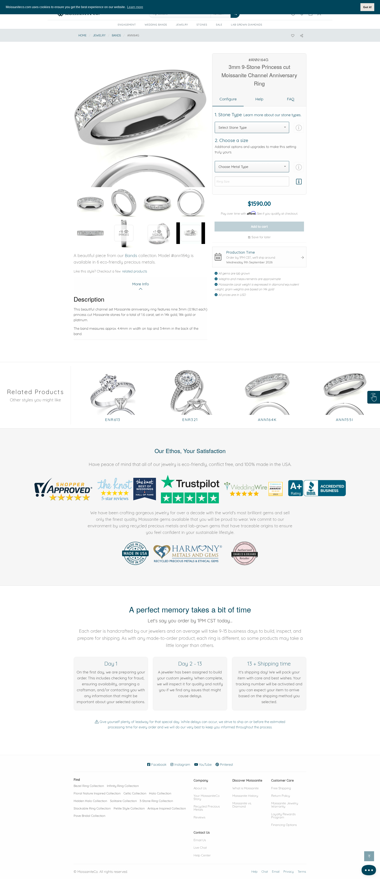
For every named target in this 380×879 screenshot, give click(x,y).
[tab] (228, 99)
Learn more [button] (135, 7)
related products (134, 271)
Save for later (261, 237)
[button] (373, 397)
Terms (302, 871)
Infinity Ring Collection (123, 786)
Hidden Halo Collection (90, 801)
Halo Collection (160, 793)
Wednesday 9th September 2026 (249, 262)
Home (82, 35)
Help (254, 871)
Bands (116, 35)
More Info (140, 284)
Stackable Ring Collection (92, 808)
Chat (264, 871)
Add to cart (259, 227)
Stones (202, 24)
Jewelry (182, 24)
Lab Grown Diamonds (248, 25)
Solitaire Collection (123, 801)
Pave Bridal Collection (89, 816)
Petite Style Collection (129, 808)
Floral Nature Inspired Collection (97, 793)
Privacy (288, 871)
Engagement (127, 24)
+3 (157, 233)
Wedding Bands (156, 24)
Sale (219, 24)
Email (275, 871)
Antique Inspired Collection (166, 808)
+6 (190, 233)
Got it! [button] (367, 7)
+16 (124, 233)
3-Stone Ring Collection (156, 801)
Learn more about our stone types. (272, 115)
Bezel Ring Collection (89, 786)
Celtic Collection (135, 793)
